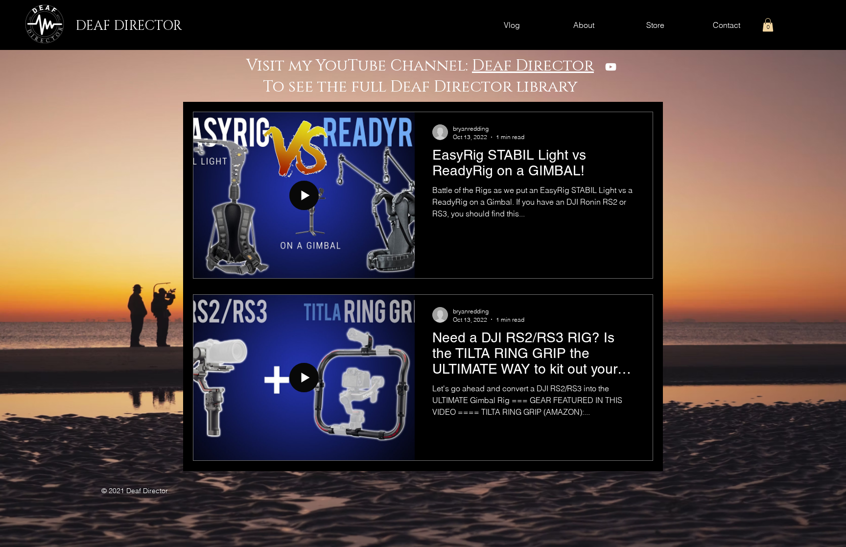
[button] (768, 24)
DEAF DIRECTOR (128, 26)
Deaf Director (533, 65)
